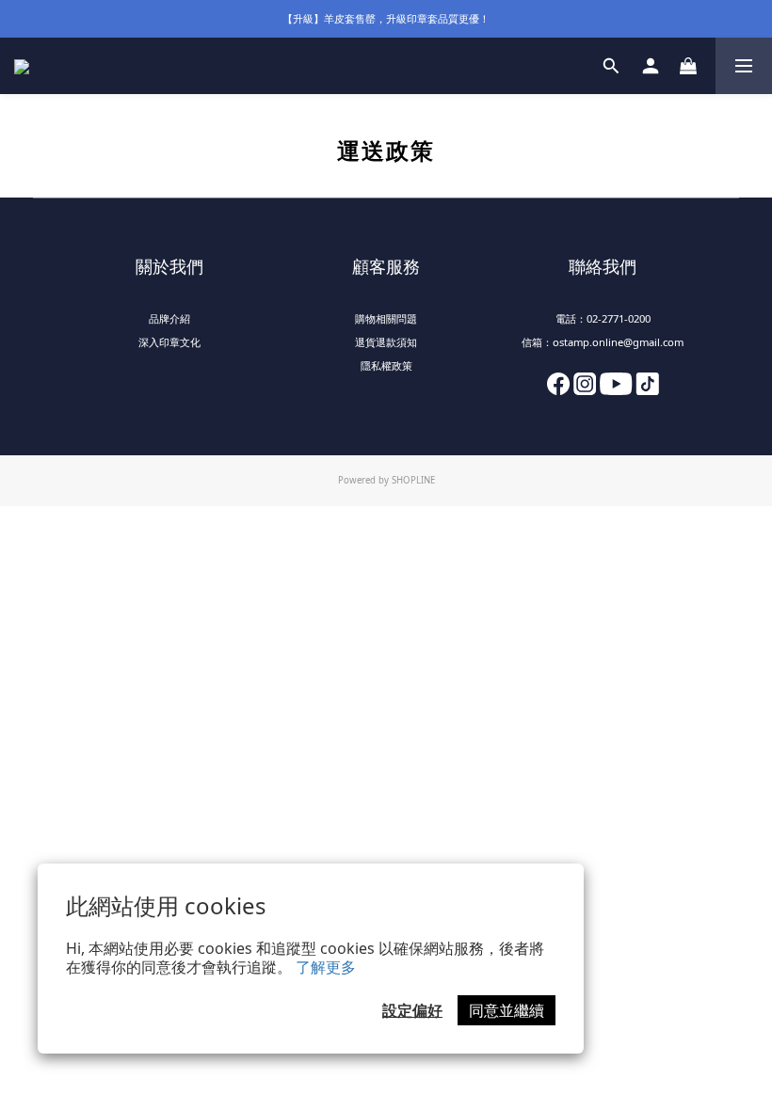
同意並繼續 (506, 1010)
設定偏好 (412, 1010)
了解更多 (326, 967)
